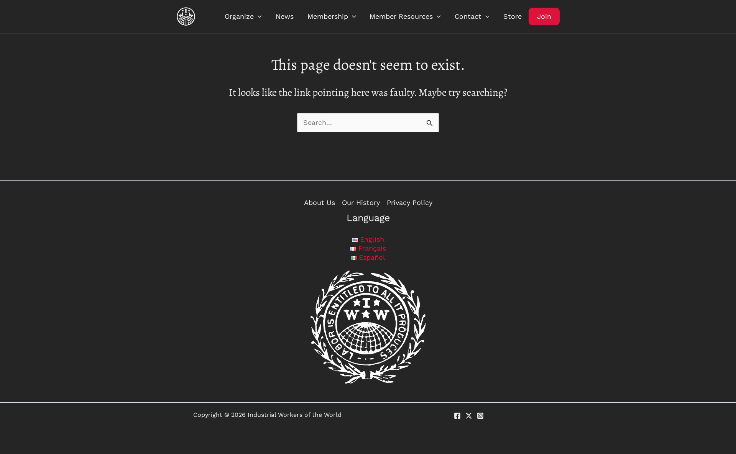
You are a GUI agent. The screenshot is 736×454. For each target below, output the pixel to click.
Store (512, 16)
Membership (327, 16)
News (285, 16)
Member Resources (401, 16)
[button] (258, 16)
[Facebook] (457, 415)
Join (544, 16)
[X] (468, 415)
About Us (319, 202)
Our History (361, 202)
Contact (468, 16)
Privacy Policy (409, 202)
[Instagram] (480, 415)
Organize (239, 16)
